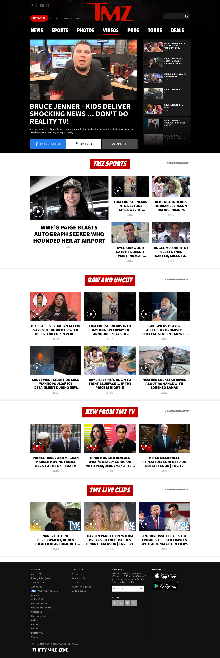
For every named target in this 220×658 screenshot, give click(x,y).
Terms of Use (37, 582)
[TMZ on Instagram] (47, 5)
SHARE (86, 143)
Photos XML (37, 633)
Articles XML (37, 599)
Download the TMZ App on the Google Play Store (165, 586)
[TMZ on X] (37, 6)
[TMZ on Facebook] (32, 6)
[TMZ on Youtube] (42, 5)
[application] (83, 70)
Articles (35, 595)
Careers (75, 582)
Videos (111, 30)
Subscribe (141, 589)
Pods (133, 30)
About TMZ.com (39, 574)
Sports (60, 30)
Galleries (35, 620)
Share (49, 143)
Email (121, 143)
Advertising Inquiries (81, 587)
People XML (37, 628)
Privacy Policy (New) (41, 578)
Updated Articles (39, 603)
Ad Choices (36, 587)
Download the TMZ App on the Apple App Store (165, 576)
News (37, 30)
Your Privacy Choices (47, 591)
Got (39, 18)
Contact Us (77, 574)
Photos (85, 30)
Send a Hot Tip (79, 578)
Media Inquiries (79, 591)
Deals (177, 30)
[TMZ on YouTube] (128, 603)
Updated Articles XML (41, 608)
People (34, 624)
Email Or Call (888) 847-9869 (64, 19)
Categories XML (39, 616)
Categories (36, 612)
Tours (155, 30)
